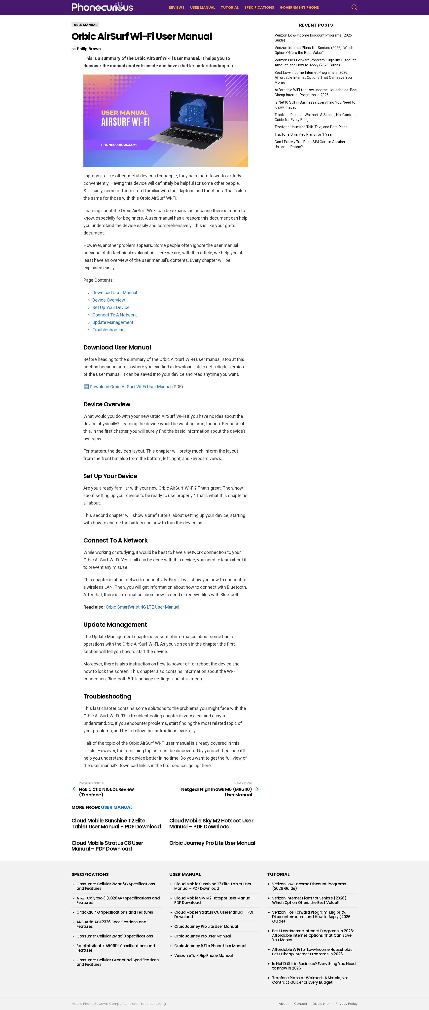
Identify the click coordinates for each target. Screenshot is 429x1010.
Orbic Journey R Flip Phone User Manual (210, 945)
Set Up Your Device (111, 307)
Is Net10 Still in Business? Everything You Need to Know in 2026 (314, 966)
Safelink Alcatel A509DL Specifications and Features (115, 948)
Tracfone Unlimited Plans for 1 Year (304, 134)
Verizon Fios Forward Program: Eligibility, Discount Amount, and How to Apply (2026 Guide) (311, 917)
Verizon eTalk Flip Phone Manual (203, 955)
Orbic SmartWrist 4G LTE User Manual (142, 607)
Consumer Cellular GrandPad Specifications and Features (117, 962)
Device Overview (108, 300)
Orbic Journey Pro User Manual (202, 936)
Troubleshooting (108, 329)
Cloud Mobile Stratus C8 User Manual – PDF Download (107, 846)
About (283, 1004)
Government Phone (299, 7)
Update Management (112, 322)
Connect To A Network (114, 314)
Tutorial (230, 7)
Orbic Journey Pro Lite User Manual (212, 843)
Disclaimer (321, 1004)
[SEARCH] (355, 7)
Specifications (259, 7)
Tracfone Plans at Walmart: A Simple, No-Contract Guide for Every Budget (310, 980)
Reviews (176, 7)
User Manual (202, 7)
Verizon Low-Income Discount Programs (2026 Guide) (309, 886)
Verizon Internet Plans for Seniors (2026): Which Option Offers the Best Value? (309, 900)
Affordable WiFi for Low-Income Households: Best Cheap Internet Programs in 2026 (312, 952)
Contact (300, 1004)
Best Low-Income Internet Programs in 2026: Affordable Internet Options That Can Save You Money (313, 77)
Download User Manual (114, 292)
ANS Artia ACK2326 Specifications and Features (111, 924)
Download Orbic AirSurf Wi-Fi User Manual (130, 386)
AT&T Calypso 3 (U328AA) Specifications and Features (118, 900)
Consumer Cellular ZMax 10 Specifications (114, 936)
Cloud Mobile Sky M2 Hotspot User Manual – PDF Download (211, 823)
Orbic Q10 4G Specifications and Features (114, 912)
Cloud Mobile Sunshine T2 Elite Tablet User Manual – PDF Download (116, 823)
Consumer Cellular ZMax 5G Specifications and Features (115, 886)
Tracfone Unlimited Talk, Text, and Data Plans (311, 127)
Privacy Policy (347, 1004)
